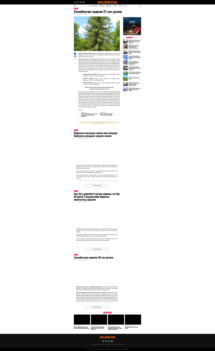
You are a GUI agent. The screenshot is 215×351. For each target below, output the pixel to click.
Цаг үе (125, 5)
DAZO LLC (126, 349)
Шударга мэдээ (108, 5)
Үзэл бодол (115, 5)
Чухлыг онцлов (94, 5)
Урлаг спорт (121, 5)
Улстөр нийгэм (101, 5)
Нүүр (89, 5)
